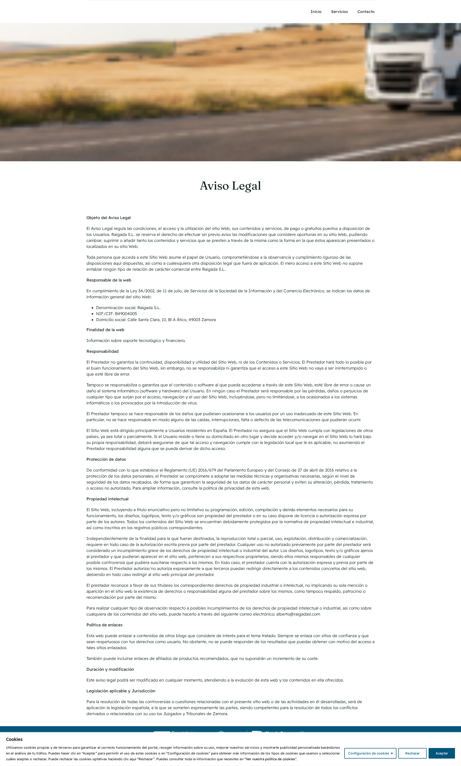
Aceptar (442, 753)
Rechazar (412, 753)
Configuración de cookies (368, 753)
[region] (230, 749)
